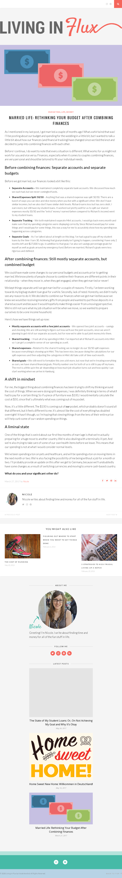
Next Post (111, 515)
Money (70, 112)
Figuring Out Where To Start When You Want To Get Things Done (60, 539)
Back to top (113, 874)
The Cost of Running (16, 562)
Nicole (26, 481)
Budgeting (54, 112)
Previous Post (13, 515)
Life (63, 112)
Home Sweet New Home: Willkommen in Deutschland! (61, 784)
